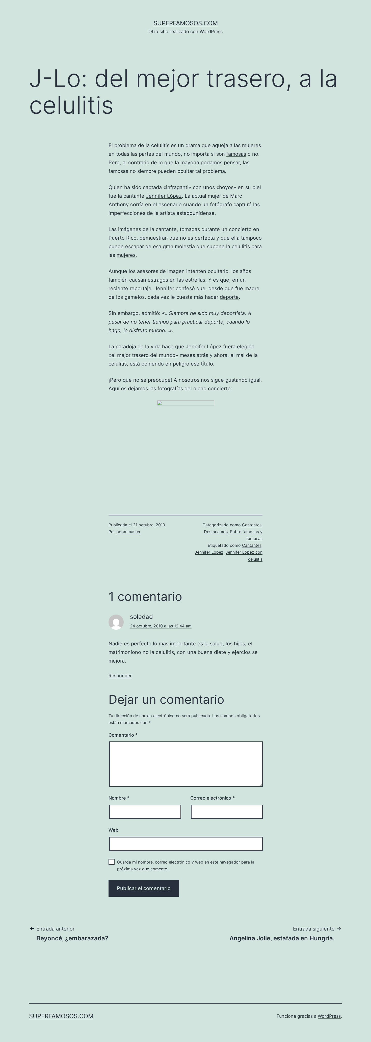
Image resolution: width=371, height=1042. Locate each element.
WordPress (329, 1016)
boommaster (128, 531)
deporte (229, 297)
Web (113, 830)
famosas (236, 154)
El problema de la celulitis (139, 145)
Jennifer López (164, 196)
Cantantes (251, 524)
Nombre (119, 798)
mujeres (126, 255)
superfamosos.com (185, 23)
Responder (120, 675)
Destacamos (216, 531)
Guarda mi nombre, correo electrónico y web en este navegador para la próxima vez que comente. (185, 865)
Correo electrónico (212, 798)
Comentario (123, 735)
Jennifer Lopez (209, 552)
